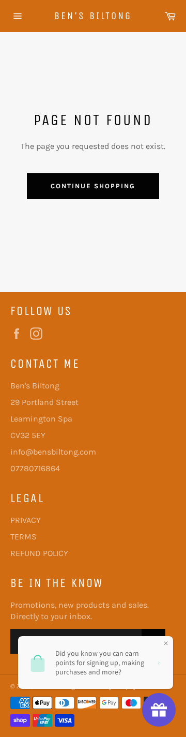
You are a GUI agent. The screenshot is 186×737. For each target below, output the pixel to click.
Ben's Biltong (93, 16)
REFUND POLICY (39, 553)
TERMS (23, 537)
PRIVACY (25, 520)
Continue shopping (93, 186)
